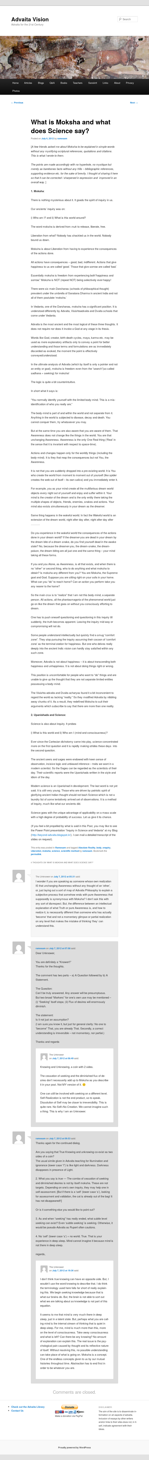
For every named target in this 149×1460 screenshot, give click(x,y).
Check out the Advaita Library (28, 1406)
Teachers (77, 83)
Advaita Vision (30, 19)
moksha (46, 850)
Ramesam (60, 847)
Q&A (52, 83)
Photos (16, 91)
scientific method (70, 850)
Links (105, 83)
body (99, 847)
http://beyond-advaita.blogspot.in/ (51, 835)
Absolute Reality (86, 847)
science (56, 850)
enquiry (106, 847)
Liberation (36, 850)
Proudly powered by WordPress (74, 1447)
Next (134, 102)
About (117, 83)
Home (15, 83)
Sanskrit (92, 83)
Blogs (41, 83)
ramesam (62, 138)
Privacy (130, 83)
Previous (17, 102)
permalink (36, 854)
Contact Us (17, 1410)
